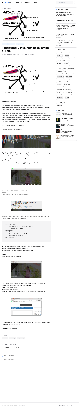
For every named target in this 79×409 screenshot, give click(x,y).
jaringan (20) (72, 73)
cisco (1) (72, 58)
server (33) (66, 100)
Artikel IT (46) (60, 55)
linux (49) (59, 81)
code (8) (59, 60)
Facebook (17, 347)
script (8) (67, 97)
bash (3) (67, 55)
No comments (30, 54)
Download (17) (60, 66)
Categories (26, 2)
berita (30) (65, 58)
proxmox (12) (60, 97)
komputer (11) (60, 79)
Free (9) (59, 68)
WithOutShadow (8, 54)
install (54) (59, 71)
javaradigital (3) (60, 76)
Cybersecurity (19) (67, 60)
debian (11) (59, 63)
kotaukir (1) (67, 79)
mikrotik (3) (59, 84)
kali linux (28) (69, 76)
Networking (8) (60, 87)
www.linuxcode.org (12, 405)
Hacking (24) (71, 68)
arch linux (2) (67, 52)
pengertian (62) (60, 89)
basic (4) (59, 58)
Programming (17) (69, 94)
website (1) (59, 105)
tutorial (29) (66, 102)
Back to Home (7, 8)
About (35, 2)
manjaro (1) (65, 81)
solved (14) (59, 102)
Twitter (7, 347)
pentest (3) (68, 89)
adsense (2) (59, 52)
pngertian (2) (71, 92)
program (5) (59, 94)
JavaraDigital (22, 405)
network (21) (67, 84)
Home (17, 2)
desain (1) (66, 63)
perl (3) (58, 92)
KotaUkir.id (62, 405)
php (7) (64, 92)
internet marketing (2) (62, 73)
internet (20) (66, 71)
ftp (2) (64, 68)
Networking (12, 44)
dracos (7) (68, 66)
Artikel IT (5, 44)
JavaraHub (69, 405)
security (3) (59, 100)
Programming (20, 44)
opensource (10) (69, 87)
